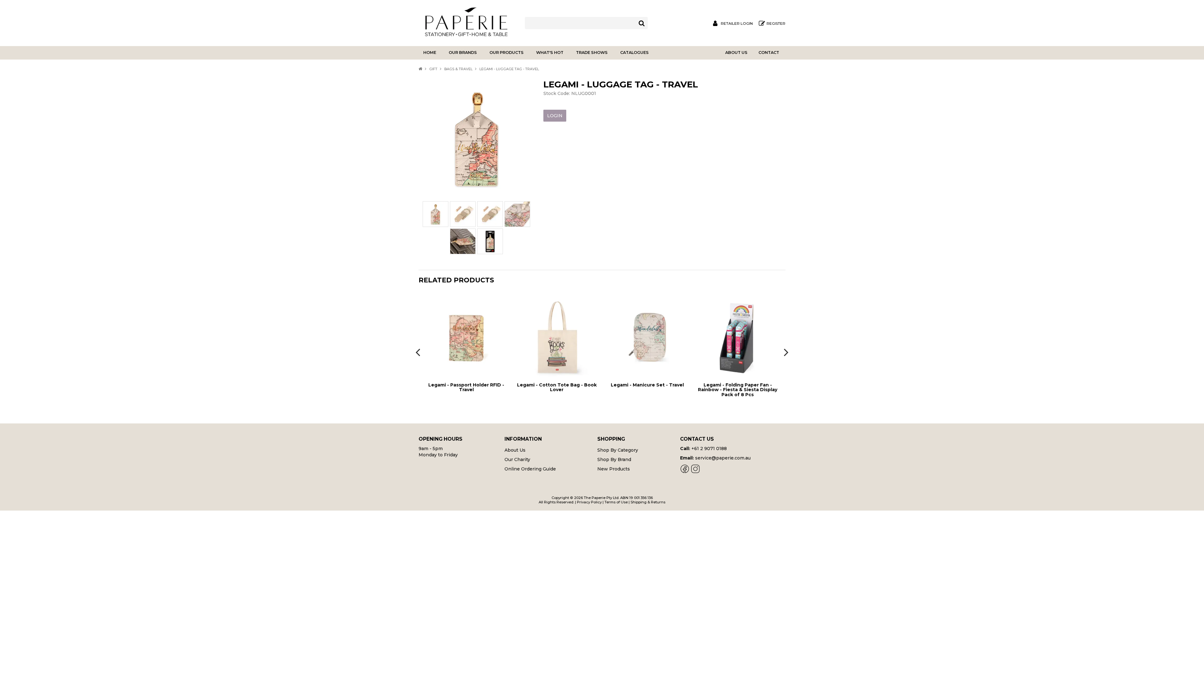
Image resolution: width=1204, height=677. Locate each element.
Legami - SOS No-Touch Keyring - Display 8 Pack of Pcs (738, 387)
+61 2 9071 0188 (709, 448)
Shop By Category (617, 450)
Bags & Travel (458, 69)
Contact (768, 52)
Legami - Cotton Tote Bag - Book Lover (466, 387)
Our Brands (463, 52)
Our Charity (517, 459)
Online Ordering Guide (530, 469)
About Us (736, 52)
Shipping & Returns (648, 502)
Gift (433, 69)
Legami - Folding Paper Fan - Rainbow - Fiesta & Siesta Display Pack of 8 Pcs (647, 389)
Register (776, 23)
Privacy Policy (589, 502)
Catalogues (634, 52)
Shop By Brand (614, 459)
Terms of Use (616, 502)
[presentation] (418, 352)
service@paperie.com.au (723, 458)
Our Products (506, 52)
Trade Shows (592, 52)
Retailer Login (737, 23)
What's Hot (549, 52)
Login (554, 115)
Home (429, 52)
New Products (613, 469)
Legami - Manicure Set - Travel (557, 385)
